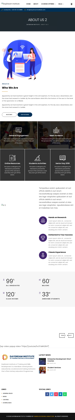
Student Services (54, 368)
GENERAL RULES (7, 393)
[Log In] (71, 4)
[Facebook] (47, 394)
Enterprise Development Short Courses (59, 360)
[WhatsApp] (65, 394)
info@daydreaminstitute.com (36, 10)
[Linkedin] (60, 394)
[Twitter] (52, 394)
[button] (61, 4)
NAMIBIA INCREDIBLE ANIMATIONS (44, 416)
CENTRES (6, 400)
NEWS (5, 396)
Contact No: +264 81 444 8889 (13, 10)
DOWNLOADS (7, 403)
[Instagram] (56, 394)
